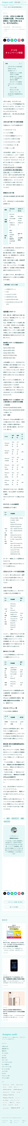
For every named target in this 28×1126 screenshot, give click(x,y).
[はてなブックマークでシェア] (15, 40)
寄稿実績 (11, 1121)
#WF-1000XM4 (5, 1100)
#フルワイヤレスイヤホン (15, 1100)
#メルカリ (5, 1087)
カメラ (4, 1071)
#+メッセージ (18, 1097)
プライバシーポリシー (17, 1121)
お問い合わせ (24, 1121)
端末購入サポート (12, 70)
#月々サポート (15, 818)
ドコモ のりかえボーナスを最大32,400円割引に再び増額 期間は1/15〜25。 (12, 169)
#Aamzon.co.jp (6, 1084)
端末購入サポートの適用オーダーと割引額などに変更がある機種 (16, 78)
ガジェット (6, 1075)
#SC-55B (13, 1092)
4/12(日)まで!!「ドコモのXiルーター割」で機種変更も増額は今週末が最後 (13, 978)
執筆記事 (5, 1048)
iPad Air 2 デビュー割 (15, 92)
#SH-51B (4, 1104)
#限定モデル (12, 1102)
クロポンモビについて (5, 1121)
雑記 (4, 1051)
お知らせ (5, 1046)
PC (4, 1073)
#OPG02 (10, 1087)
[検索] (25, 2)
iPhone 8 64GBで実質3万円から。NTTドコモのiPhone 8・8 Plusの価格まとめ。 (14, 1011)
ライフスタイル (7, 1062)
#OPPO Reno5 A (17, 1089)
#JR (23, 1108)
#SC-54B (18, 1092)
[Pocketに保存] (19, 40)
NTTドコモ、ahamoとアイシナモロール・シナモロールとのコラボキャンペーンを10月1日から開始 (13, 944)
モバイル (5, 13)
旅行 (4, 1057)
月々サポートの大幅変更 (16, 82)
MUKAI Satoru (14, 838)
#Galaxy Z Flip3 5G (8, 1098)
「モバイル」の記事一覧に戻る (14, 902)
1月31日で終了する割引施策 (15, 66)
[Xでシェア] (4, 40)
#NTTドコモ (7, 821)
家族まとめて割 (12, 68)
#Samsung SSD (6, 1108)
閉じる (20, 63)
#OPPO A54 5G (7, 1089)
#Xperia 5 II (18, 1102)
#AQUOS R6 (10, 1104)
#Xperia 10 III (15, 1108)
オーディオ (6, 1069)
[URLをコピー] (22, 40)
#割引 (8, 818)
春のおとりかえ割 (14, 90)
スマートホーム (6, 1066)
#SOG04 (12, 1084)
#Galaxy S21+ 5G (6, 1092)
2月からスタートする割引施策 (15, 84)
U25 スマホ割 (13, 87)
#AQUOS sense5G (19, 1084)
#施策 (22, 818)
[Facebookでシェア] (8, 40)
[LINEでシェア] (11, 40)
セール (5, 1053)
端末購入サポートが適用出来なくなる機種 (16, 73)
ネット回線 (5, 1064)
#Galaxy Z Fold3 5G (8, 1095)
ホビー (4, 1060)
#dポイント (16, 1087)
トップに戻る (15, 907)
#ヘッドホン (5, 1102)
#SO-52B (16, 1104)
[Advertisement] (14, 873)
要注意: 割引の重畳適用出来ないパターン (15, 94)
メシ (4, 1055)
